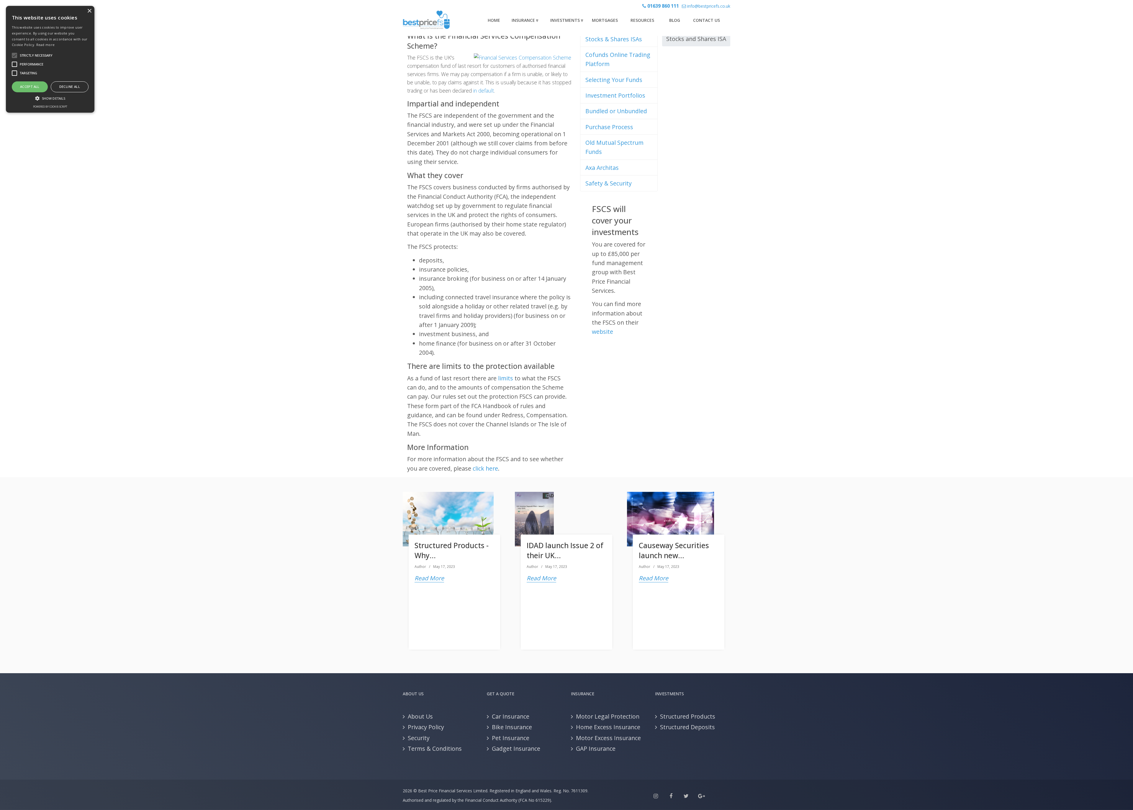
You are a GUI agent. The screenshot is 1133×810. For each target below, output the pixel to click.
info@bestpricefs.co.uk (708, 6)
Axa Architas (602, 168)
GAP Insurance (595, 749)
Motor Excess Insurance (608, 738)
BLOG (674, 20)
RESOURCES (642, 20)
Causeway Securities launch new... (674, 550)
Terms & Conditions (435, 749)
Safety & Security (608, 183)
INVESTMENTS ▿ (566, 20)
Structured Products (687, 716)
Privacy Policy (426, 727)
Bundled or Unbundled (616, 111)
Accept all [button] (30, 86)
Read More (429, 578)
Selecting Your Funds (613, 80)
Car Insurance (510, 716)
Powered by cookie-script (50, 107)
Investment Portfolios (615, 95)
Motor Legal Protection (607, 716)
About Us (420, 716)
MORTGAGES (605, 20)
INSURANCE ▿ (525, 20)
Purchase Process (609, 127)
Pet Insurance (510, 738)
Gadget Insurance (516, 749)
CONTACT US (706, 20)
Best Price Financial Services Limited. (453, 790)
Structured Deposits (687, 727)
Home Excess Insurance (608, 727)
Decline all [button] (69, 86)
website (602, 332)
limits (505, 378)
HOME (494, 20)
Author (420, 566)
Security (419, 738)
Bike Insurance (512, 727)
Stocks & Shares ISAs (613, 39)
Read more (45, 44)
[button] (50, 98)
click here (485, 468)
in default (483, 90)
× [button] (89, 11)
